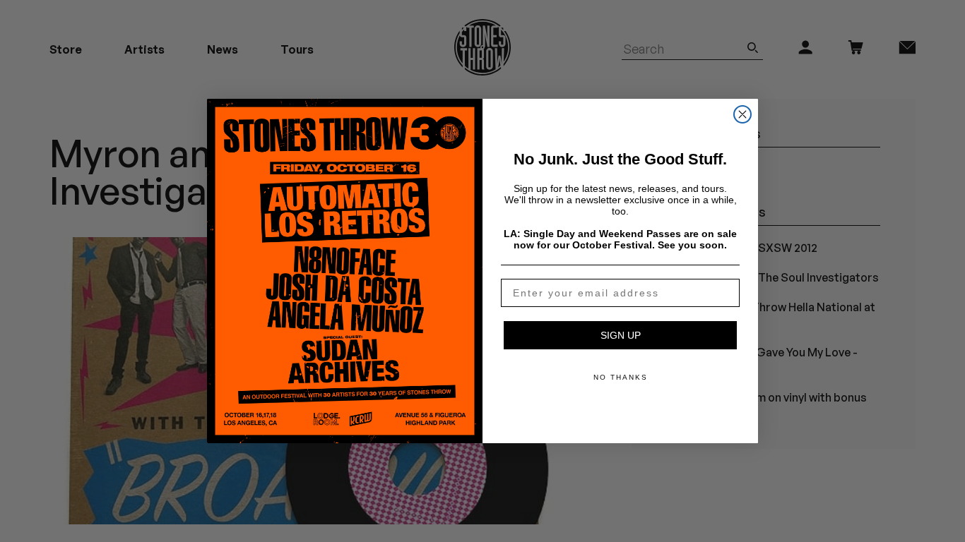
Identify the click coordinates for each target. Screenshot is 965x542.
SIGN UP (620, 335)
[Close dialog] (742, 114)
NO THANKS (620, 377)
